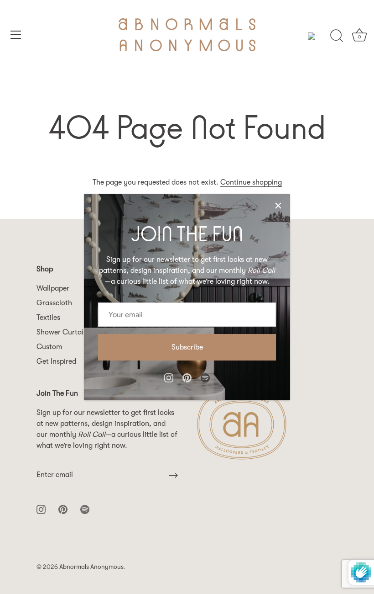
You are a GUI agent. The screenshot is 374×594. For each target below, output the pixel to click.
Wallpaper (52, 288)
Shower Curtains (63, 332)
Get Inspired (56, 361)
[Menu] (16, 35)
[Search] (337, 36)
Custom (49, 347)
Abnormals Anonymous (91, 566)
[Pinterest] (187, 377)
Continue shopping (251, 182)
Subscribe (187, 347)
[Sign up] (173, 475)
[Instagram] (168, 377)
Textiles (48, 317)
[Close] (278, 206)
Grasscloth (54, 303)
